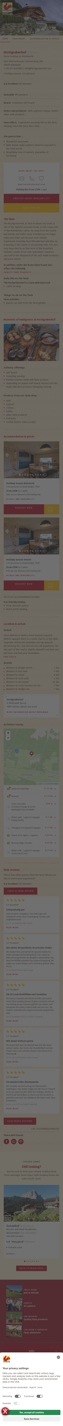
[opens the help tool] (5, 1411)
